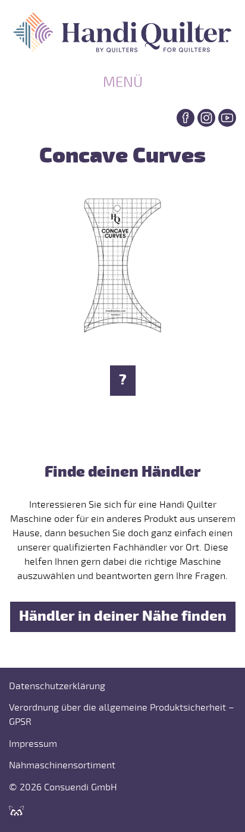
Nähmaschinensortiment (62, 765)
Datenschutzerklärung (57, 686)
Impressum (33, 744)
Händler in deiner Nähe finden (123, 616)
